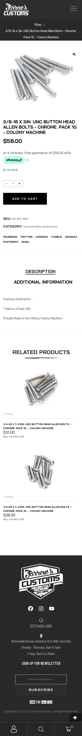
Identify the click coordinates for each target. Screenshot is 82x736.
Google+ (71, 236)
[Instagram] (41, 608)
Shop (37, 25)
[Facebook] (30, 608)
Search (41, 729)
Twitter (26, 236)
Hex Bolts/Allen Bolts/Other (40, 226)
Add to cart (25, 199)
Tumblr (56, 236)
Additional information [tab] (43, 282)
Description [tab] (41, 271)
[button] (75, 717)
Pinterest (11, 241)
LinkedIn (42, 236)
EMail (25, 241)
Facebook (10, 236)
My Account (13, 729)
